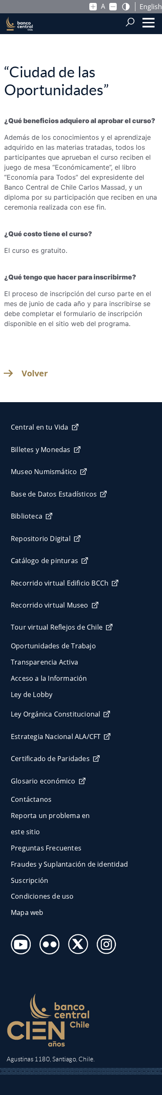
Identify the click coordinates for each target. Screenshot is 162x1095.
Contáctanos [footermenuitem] (31, 799)
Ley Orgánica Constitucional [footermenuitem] (55, 714)
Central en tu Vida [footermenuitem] (40, 427)
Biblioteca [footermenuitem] (26, 516)
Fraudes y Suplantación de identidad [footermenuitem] (69, 864)
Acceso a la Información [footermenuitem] (49, 678)
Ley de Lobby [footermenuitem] (31, 694)
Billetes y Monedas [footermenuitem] (41, 449)
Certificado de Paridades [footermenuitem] (50, 758)
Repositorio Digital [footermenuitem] (41, 538)
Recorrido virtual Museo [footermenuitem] (49, 605)
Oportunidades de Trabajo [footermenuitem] (53, 645)
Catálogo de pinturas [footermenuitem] (44, 560)
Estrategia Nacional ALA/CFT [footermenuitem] (56, 736)
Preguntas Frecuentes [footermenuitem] (46, 848)
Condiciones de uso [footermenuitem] (42, 896)
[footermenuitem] (18, 941)
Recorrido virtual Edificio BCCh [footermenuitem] (59, 583)
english (151, 6)
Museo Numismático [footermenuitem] (44, 471)
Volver (35, 373)
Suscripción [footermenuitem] (29, 880)
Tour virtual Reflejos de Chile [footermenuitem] (57, 627)
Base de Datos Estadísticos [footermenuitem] (54, 494)
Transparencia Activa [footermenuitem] (44, 662)
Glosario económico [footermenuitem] (43, 781)
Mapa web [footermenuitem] (27, 912)
